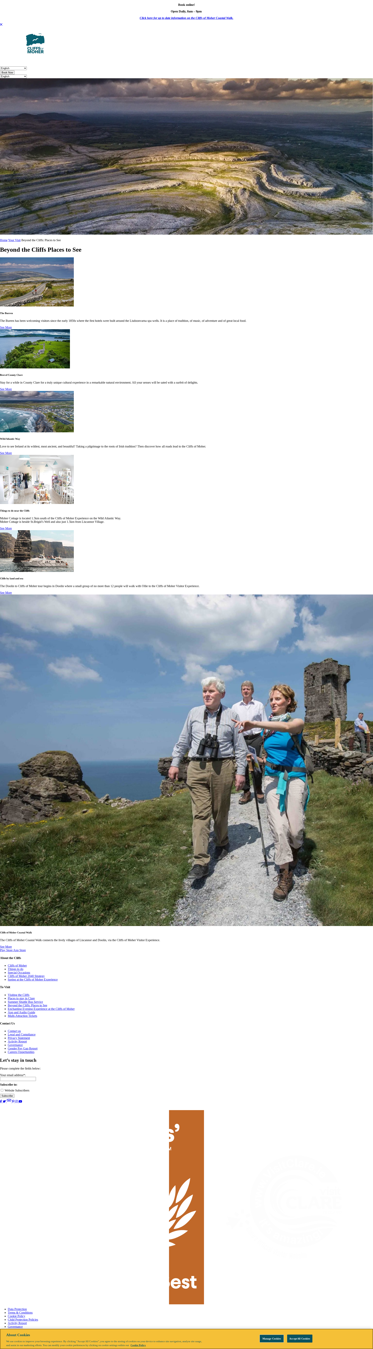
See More (6, 327)
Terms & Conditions (20, 1312)
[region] (186, 1339)
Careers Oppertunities (21, 1052)
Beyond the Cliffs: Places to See (27, 1005)
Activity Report (17, 1041)
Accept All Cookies (299, 1338)
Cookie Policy (16, 1316)
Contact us (14, 1031)
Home (4, 240)
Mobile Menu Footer (159, 60)
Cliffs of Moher (17, 965)
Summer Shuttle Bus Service (25, 1001)
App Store (19, 950)
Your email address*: (13, 1075)
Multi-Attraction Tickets (22, 1015)
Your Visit (70, 60)
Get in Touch (188, 60)
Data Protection (17, 1309)
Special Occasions (19, 972)
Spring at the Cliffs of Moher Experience (33, 979)
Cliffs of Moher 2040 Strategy (26, 976)
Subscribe (7, 1095)
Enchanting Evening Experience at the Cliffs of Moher (41, 1008)
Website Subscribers (16, 1090)
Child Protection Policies (23, 1319)
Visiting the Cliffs (18, 995)
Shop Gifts (209, 60)
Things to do (15, 969)
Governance (15, 1045)
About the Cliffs (46, 60)
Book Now (7, 72)
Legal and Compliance (22, 1034)
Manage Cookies (271, 1338)
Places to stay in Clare (21, 998)
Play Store (6, 950)
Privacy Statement (19, 1038)
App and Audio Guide (21, 1012)
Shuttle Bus (132, 60)
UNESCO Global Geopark (100, 60)
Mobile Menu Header (15, 60)
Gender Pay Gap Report (22, 1048)
